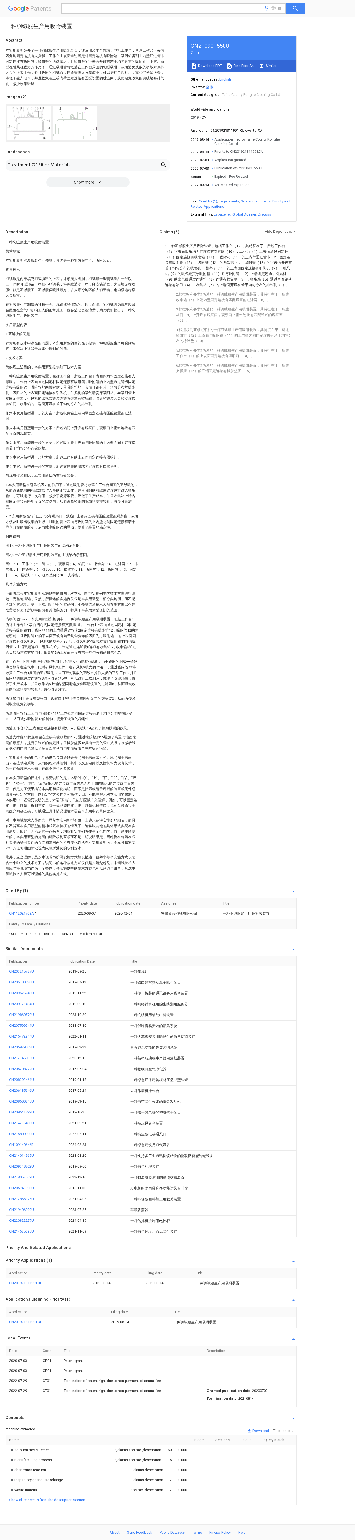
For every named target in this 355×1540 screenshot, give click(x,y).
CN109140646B (21, 1145)
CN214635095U (21, 1231)
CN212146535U (21, 1058)
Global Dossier (244, 214)
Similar (271, 66)
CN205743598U (21, 1188)
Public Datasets (172, 1532)
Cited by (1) (208, 201)
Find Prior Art (243, 66)
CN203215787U (21, 971)
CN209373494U (21, 1004)
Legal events (229, 201)
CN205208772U (21, 1069)
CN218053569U (21, 1177)
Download (260, 1431)
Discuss (264, 214)
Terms (197, 1532)
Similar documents (256, 201)
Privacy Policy (220, 1532)
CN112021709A (22, 913)
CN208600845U (21, 1101)
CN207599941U (21, 1025)
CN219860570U (21, 1015)
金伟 (209, 87)
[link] (30, 1450)
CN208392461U (21, 1080)
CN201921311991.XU (26, 1283)
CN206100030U (21, 982)
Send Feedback (139, 1532)
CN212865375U (21, 1199)
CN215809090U (21, 1134)
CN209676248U (21, 993)
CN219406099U (21, 1210)
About (115, 1532)
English (225, 79)
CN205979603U (21, 1047)
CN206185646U (21, 1090)
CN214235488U (21, 1123)
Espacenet (222, 214)
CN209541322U (21, 1112)
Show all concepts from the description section (47, 1500)
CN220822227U (21, 1220)
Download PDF (209, 66)
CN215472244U (21, 1036)
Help (242, 1532)
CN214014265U (21, 1155)
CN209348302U (21, 1166)
